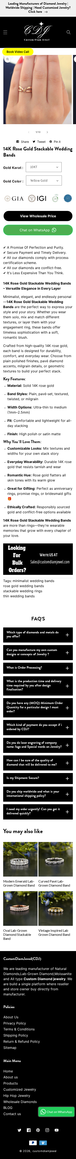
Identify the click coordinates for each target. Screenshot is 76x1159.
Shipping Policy (15, 1035)
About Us (10, 1017)
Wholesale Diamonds (20, 1102)
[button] (5, 32)
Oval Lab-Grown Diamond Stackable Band (17, 934)
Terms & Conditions (19, 1029)
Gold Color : (13, 181)
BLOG (7, 1108)
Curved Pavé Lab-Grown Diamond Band (54, 883)
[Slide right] (47, 132)
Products (10, 1083)
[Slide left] (28, 132)
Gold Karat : (13, 168)
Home (8, 1071)
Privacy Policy (14, 1023)
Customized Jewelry (19, 1089)
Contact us (12, 1114)
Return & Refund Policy (21, 1041)
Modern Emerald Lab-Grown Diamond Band (19, 883)
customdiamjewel (45, 1151)
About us (10, 1077)
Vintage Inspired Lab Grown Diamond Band (54, 932)
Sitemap (9, 1047)
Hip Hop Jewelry (16, 1095)
